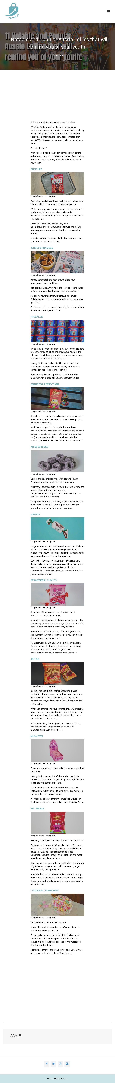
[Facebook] (47, 1064)
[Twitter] (53, 1064)
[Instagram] (60, 1064)
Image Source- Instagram (43, 196)
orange (56, 434)
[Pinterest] (67, 1064)
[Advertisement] (57, 97)
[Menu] (108, 11)
